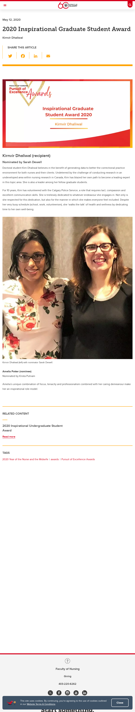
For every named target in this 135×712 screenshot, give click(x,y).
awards (55, 459)
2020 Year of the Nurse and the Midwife (25, 459)
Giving (67, 676)
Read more (8, 437)
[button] (12, 55)
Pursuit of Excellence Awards (78, 459)
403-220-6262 (67, 684)
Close (120, 703)
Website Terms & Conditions (41, 704)
